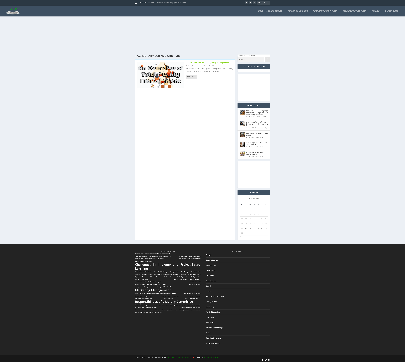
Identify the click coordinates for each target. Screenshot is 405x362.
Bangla (208, 255)
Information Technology (325, 11)
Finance (375, 11)
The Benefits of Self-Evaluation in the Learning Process (257, 124)
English (208, 286)
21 (258, 223)
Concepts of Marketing (160, 272)
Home (260, 11)
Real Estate (210, 322)
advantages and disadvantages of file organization (149, 258)
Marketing (210, 307)
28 (258, 228)
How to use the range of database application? (187, 279)
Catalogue (210, 276)
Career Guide (391, 11)
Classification (211, 281)
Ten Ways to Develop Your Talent (257, 134)
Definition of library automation (163, 274)
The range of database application (190, 307)
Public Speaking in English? (192, 298)
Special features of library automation (146, 307)
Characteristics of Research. (143, 272)
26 (250, 228)
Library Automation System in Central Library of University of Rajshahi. (155, 287)
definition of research (194, 274)
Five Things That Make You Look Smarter (257, 144)
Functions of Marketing (141, 279)
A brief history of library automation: (190, 256)
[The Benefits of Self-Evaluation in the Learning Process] (242, 123)
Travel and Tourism (213, 343)
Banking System (212, 260)
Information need (195, 282)
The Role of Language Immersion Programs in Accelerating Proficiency (257, 113)
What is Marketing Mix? (141, 312)
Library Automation (194, 284)
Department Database (141, 277)
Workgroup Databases (155, 312)
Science (208, 333)
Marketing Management (153, 290)
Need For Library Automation (192, 293)
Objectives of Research (194, 296)
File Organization (195, 277)
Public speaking (168, 298)
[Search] (267, 59)
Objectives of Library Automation (170, 296)
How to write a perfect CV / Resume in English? (148, 282)
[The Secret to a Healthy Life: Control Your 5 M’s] (242, 153)
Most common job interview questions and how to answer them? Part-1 (155, 293)
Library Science (274, 11)
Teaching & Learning (298, 11)
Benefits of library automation (143, 261)
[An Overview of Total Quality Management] (160, 75)
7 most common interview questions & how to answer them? (152, 253)
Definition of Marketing (179, 274)
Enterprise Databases (156, 277)
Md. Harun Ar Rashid (198, 66)
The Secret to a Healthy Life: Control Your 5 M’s (257, 153)
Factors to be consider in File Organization (176, 277)
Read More (191, 77)
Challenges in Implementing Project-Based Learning (167, 266)
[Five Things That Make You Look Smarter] (242, 144)
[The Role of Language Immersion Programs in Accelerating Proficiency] (242, 112)
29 (262, 228)
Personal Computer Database (143, 298)
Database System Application (143, 274)
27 (254, 228)
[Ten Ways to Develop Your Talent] (242, 134)
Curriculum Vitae (195, 272)
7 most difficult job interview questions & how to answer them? (153, 256)
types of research (195, 310)
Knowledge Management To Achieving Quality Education (151, 284)
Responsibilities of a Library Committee (164, 302)
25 (246, 228)
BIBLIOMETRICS (211, 265)
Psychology (210, 317)
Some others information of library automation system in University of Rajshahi (177, 305)
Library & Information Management (179, 357)
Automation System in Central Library (189, 258)
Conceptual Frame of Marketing (179, 272)
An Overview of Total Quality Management (209, 62)
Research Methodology (354, 11)
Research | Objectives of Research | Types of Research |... (168, 3)
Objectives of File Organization (143, 296)
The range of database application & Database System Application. (154, 310)
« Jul (241, 237)
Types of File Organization (182, 310)
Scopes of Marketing (141, 305)
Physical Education (213, 312)
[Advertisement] (198, 35)
